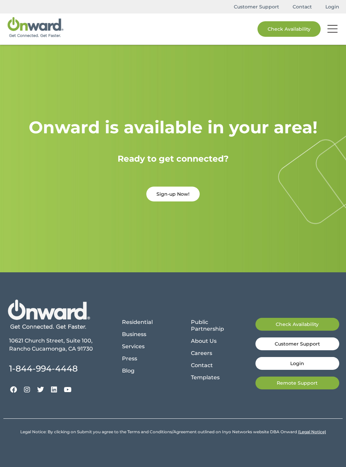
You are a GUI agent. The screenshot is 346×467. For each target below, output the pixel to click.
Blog (128, 370)
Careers (201, 353)
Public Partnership (207, 325)
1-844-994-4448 (43, 368)
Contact (302, 7)
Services (133, 346)
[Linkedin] (54, 389)
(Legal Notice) (312, 431)
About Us (204, 341)
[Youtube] (67, 389)
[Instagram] (27, 389)
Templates (205, 377)
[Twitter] (40, 389)
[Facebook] (13, 389)
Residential (137, 322)
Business (134, 334)
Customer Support (256, 7)
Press (129, 358)
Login (332, 7)
